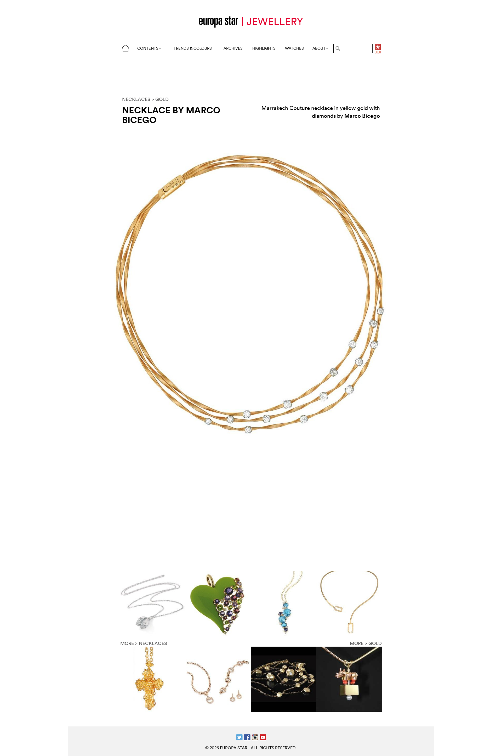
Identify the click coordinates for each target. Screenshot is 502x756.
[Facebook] (247, 736)
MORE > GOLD (366, 643)
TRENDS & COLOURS (193, 48)
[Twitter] (239, 736)
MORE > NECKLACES (143, 643)
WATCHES (294, 48)
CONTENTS (147, 48)
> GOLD (160, 99)
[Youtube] (263, 736)
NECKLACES (136, 99)
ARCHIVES (233, 48)
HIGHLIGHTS (264, 48)
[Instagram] (255, 736)
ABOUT (319, 48)
